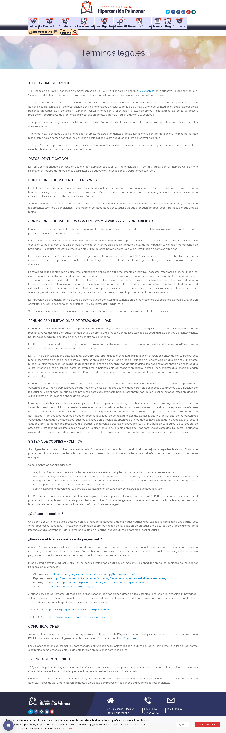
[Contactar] (179, 20)
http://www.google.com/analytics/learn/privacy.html (77, 609)
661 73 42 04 (151, 712)
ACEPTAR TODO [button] (207, 724)
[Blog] (167, 20)
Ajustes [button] (182, 724)
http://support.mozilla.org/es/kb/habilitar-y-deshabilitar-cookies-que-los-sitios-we (100, 582)
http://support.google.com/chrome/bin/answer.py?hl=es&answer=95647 (95, 574)
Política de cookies (64, 728)
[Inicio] (33, 20)
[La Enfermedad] (83, 20)
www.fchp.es (146, 90)
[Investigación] (104, 20)
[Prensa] (157, 20)
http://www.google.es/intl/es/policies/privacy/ (77, 617)
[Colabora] (65, 20)
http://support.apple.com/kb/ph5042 (72, 586)
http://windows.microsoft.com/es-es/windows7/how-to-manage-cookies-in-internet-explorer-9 (110, 578)
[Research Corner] (139, 20)
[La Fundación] (48, 20)
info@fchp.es (129, 638)
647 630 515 (151, 708)
